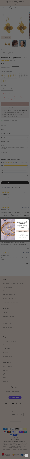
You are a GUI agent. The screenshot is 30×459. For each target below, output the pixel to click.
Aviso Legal (24, 237)
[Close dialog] (28, 219)
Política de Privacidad (21, 237)
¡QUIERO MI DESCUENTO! (22, 231)
